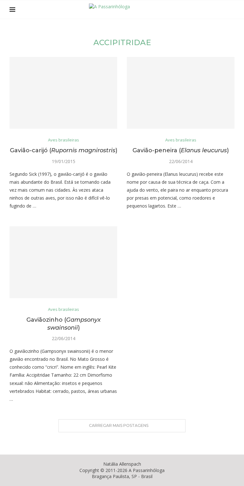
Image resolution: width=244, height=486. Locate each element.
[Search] (231, 9)
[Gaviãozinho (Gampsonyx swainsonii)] (63, 262)
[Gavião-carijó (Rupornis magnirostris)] (63, 93)
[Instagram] (215, 9)
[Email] (221, 9)
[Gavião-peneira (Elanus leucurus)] (180, 93)
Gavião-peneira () (180, 150)
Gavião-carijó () (63, 150)
